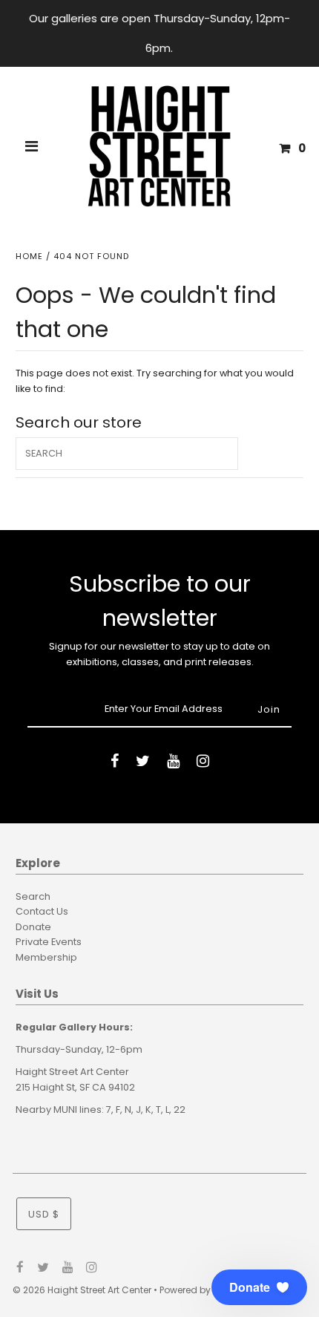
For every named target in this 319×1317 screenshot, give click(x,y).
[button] (259, 1287)
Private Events (49, 941)
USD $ (43, 1214)
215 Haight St (45, 1087)
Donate (33, 927)
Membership (46, 957)
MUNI (65, 1109)
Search (33, 896)
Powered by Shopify (203, 1290)
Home (29, 256)
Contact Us (42, 911)
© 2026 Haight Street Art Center (82, 1290)
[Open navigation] (32, 148)
